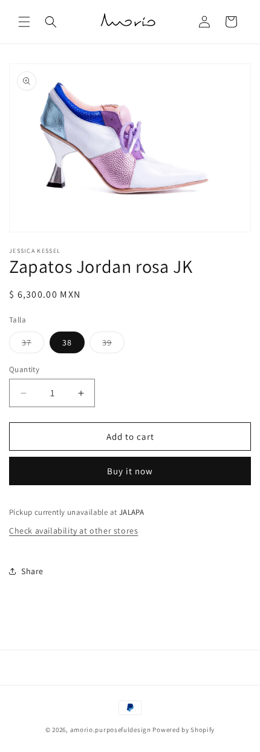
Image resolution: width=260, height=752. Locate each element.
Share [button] (32, 571)
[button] (24, 21)
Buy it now (130, 471)
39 (113, 344)
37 (33, 344)
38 (67, 342)
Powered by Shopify (183, 729)
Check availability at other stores (73, 530)
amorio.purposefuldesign (110, 729)
